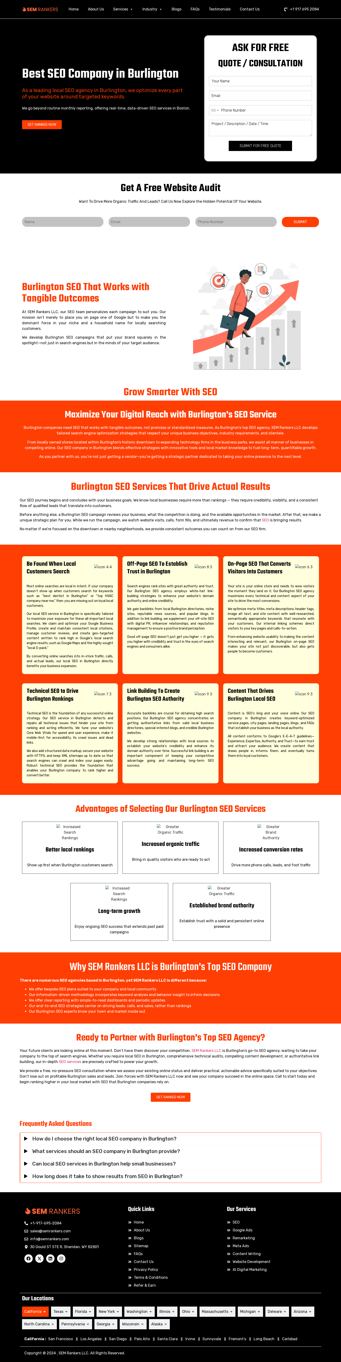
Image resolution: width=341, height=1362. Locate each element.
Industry (149, 9)
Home (74, 9)
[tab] (35, 1312)
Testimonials (220, 9)
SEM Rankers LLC (206, 1050)
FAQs (195, 9)
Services (120, 9)
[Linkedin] (50, 1258)
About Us (96, 9)
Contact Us (250, 9)
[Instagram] (61, 1258)
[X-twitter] (39, 1258)
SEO (265, 520)
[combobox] (214, 110)
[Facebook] (28, 1258)
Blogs (176, 9)
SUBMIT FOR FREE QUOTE (260, 146)
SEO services (70, 1062)
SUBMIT (300, 222)
